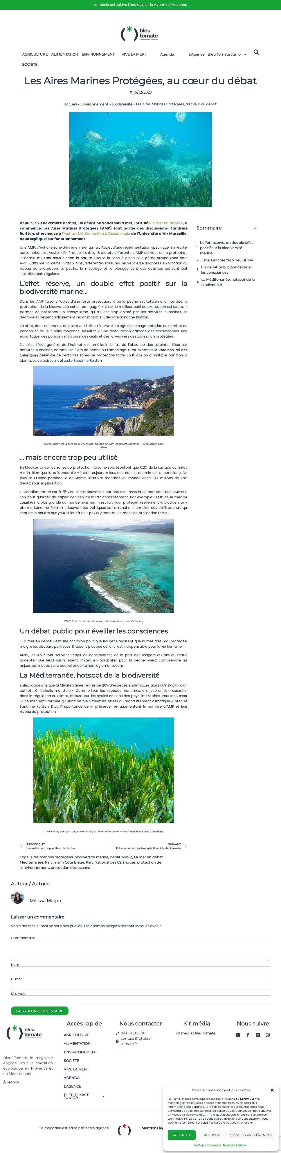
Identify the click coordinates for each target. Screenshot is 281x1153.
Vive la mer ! (76, 1069)
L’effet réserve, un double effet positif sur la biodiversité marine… (226, 247)
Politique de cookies (207, 1145)
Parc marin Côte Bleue (64, 862)
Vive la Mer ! (134, 54)
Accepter (182, 1135)
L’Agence (197, 54)
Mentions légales (156, 1128)
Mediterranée (31, 862)
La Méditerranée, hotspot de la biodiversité (228, 282)
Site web (18, 994)
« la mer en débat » (166, 223)
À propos (11, 1082)
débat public (121, 857)
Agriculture (35, 54)
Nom (15, 965)
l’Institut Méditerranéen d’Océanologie (96, 233)
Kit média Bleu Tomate (194, 1033)
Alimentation (64, 54)
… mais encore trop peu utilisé (227, 260)
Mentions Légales (234, 1145)
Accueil (70, 104)
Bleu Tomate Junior (225, 54)
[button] (272, 1090)
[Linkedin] (258, 1035)
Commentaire (23, 938)
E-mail (16, 979)
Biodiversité (122, 104)
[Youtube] (238, 1035)
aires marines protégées (52, 857)
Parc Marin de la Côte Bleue (146, 831)
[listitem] (140, 4)
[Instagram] (267, 1035)
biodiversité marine (91, 857)
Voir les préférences (251, 1135)
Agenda (167, 54)
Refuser (212, 1135)
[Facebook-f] (248, 1035)
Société (30, 64)
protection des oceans (70, 868)
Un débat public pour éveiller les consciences (226, 270)
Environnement (98, 54)
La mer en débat (148, 857)
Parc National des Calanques (111, 862)
